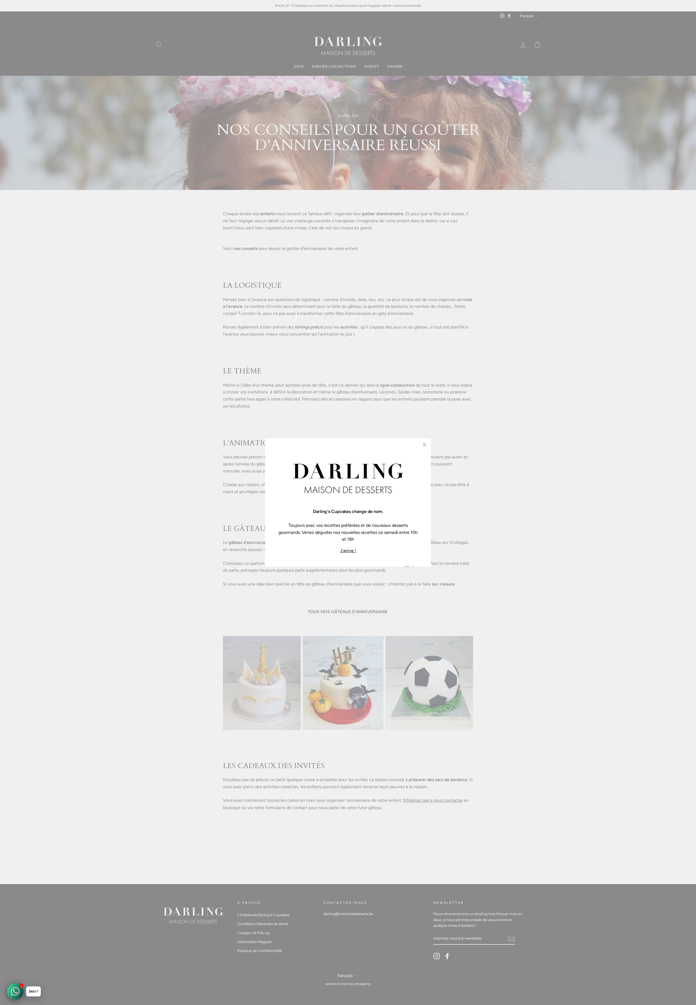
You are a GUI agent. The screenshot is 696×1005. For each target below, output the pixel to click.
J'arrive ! (348, 550)
